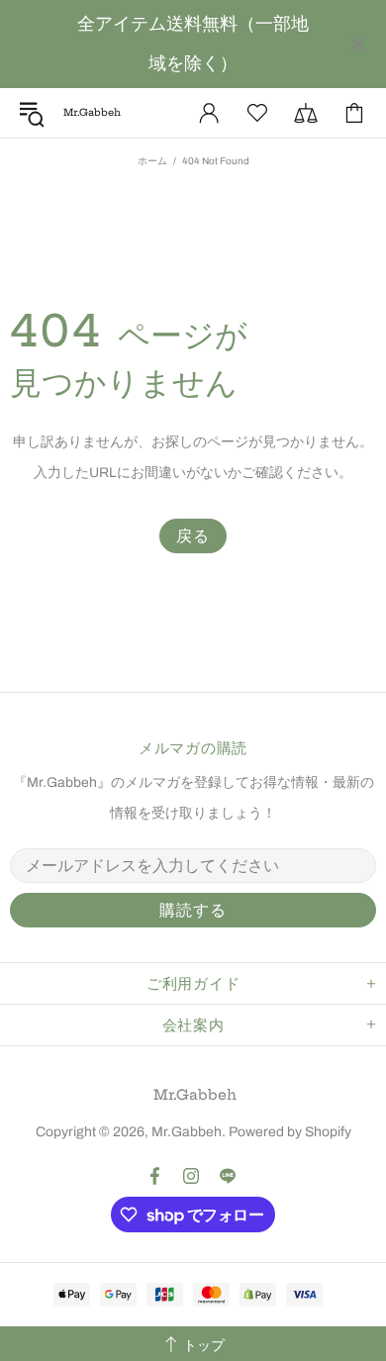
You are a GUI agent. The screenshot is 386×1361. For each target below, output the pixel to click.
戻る (193, 536)
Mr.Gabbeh (195, 1095)
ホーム (152, 160)
